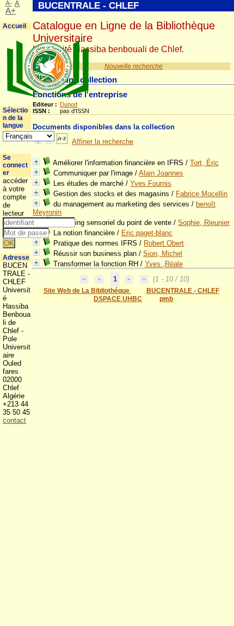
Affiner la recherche (102, 141)
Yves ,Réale (164, 264)
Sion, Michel (162, 253)
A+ (10, 11)
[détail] (36, 161)
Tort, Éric (204, 163)
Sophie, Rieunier (204, 222)
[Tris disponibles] (62, 141)
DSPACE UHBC (118, 299)
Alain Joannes (161, 173)
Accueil (14, 26)
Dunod (68, 104)
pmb (166, 299)
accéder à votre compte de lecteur (15, 197)
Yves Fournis (150, 183)
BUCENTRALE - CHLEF (182, 291)
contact (14, 420)
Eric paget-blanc (147, 233)
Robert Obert (164, 243)
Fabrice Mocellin (201, 194)
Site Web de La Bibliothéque (87, 291)
